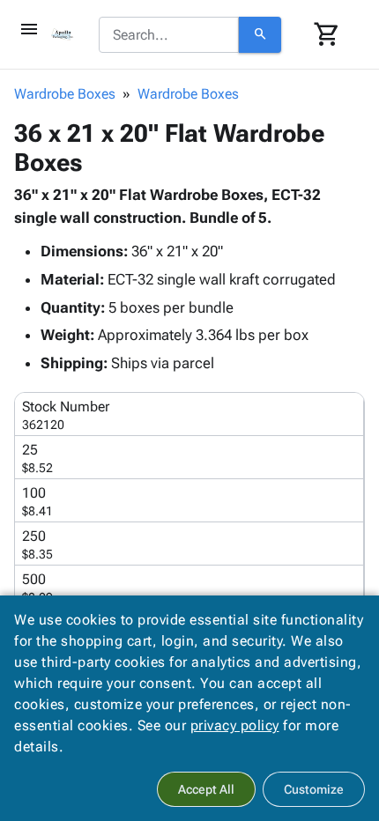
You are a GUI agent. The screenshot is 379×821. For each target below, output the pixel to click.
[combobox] (169, 35)
